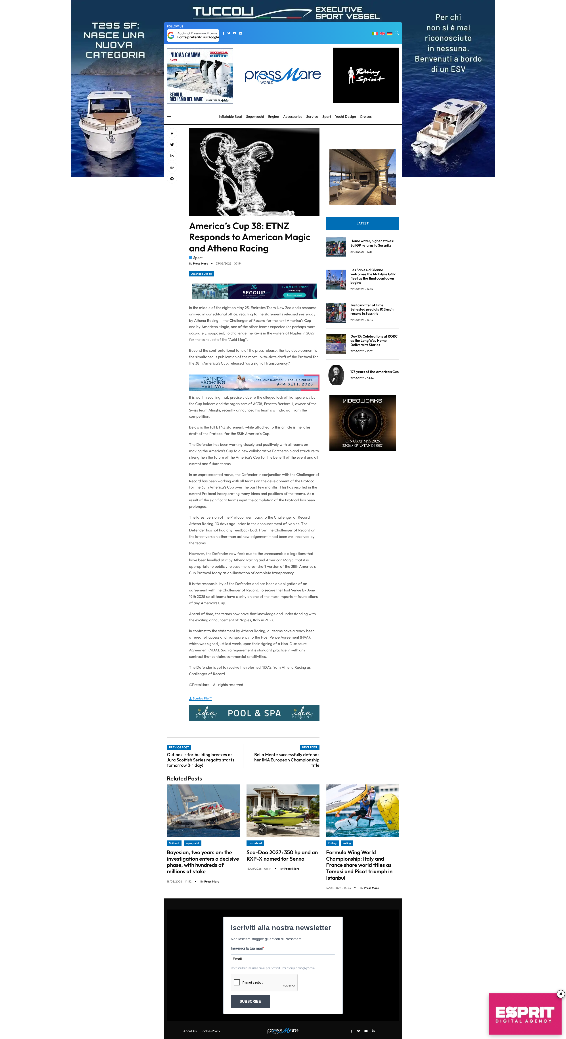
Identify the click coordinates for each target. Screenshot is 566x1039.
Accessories (292, 116)
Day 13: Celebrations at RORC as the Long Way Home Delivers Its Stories (374, 340)
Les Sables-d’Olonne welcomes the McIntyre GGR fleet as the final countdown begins (373, 276)
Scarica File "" (202, 698)
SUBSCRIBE (250, 1001)
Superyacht (255, 116)
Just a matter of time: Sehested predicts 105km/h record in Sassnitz (372, 309)
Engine (273, 116)
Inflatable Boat (230, 116)
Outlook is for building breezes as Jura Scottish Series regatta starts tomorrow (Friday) (200, 760)
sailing (347, 843)
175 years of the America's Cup (374, 371)
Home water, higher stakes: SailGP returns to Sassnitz (372, 243)
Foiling (332, 843)
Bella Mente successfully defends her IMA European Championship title (286, 760)
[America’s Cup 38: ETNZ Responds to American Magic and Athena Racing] (172, 156)
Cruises (366, 116)
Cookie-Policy (210, 1031)
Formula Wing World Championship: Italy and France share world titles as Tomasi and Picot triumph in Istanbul (359, 865)
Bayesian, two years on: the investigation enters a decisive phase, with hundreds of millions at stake (203, 862)
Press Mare (200, 263)
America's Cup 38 (201, 273)
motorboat (255, 843)
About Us (190, 1031)
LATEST (363, 223)
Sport (326, 116)
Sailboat (174, 843)
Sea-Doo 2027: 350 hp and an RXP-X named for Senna (282, 855)
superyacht (192, 843)
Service (312, 116)
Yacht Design (345, 116)
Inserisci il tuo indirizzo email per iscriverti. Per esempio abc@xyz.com (273, 968)
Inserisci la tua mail (247, 948)
